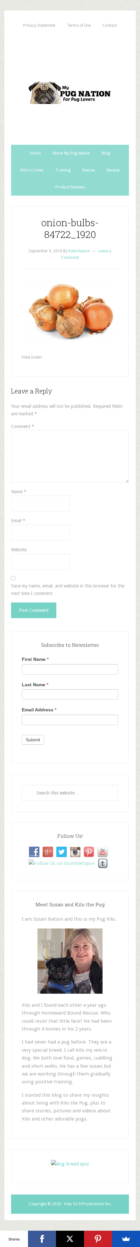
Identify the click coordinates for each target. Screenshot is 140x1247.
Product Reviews (70, 187)
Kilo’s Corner (32, 170)
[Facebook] (42, 1239)
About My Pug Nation (71, 153)
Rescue (88, 170)
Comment (22, 426)
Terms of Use (79, 25)
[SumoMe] (126, 1239)
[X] (70, 1239)
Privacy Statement (39, 25)
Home (35, 153)
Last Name (35, 684)
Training (63, 170)
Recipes (113, 170)
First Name (35, 659)
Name (18, 491)
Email (18, 520)
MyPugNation (70, 89)
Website (19, 549)
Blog (106, 153)
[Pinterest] (98, 1239)
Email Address (39, 709)
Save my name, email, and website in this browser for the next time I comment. (67, 589)
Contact (110, 25)
